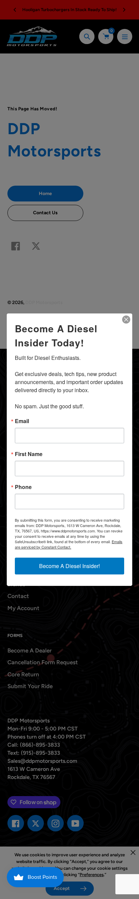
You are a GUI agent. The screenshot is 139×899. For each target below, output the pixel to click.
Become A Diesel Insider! (69, 566)
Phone (23, 487)
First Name (29, 454)
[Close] (126, 319)
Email (22, 421)
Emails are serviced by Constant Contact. (68, 544)
